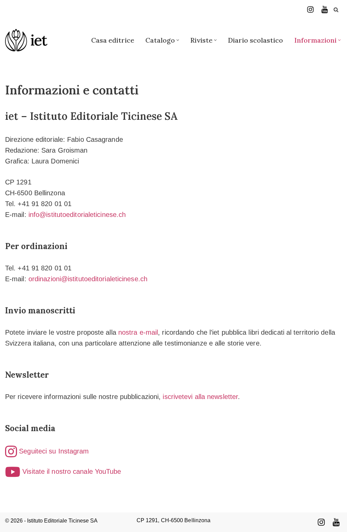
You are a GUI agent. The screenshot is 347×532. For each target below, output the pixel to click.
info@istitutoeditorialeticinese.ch (77, 214)
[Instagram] (310, 9)
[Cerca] (336, 9)
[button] (178, 40)
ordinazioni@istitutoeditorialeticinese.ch (87, 279)
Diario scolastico (255, 40)
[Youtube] (336, 522)
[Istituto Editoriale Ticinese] (26, 40)
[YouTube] (324, 9)
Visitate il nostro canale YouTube (70, 471)
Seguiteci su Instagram (53, 451)
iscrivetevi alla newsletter (200, 396)
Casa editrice (112, 40)
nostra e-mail (138, 332)
